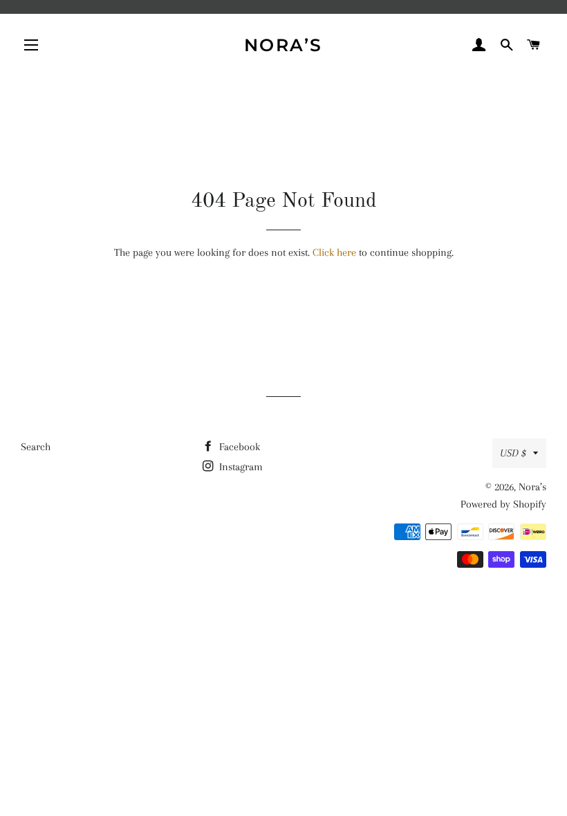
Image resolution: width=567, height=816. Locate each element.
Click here (334, 252)
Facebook (238, 447)
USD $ (513, 453)
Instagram (239, 467)
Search (35, 447)
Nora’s (283, 45)
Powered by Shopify (503, 504)
